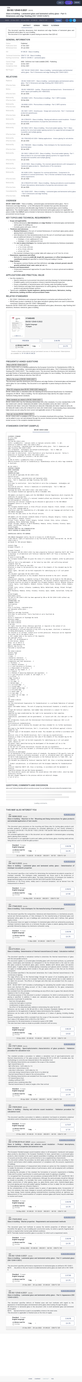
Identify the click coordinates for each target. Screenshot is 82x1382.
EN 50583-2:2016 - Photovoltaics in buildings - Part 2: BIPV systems (44, 104)
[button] (58, 20)
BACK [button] (7, 20)
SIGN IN (77, 2)
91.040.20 (38, 1038)
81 (23, 353)
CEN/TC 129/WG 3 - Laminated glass (33, 58)
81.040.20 (34, 20)
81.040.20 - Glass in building (30, 52)
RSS (52, 1379)
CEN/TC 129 (43, 20)
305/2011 (46, 856)
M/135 (53, 856)
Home (30, 1379)
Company (37, 1379)
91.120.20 (38, 1134)
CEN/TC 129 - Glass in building (31, 55)
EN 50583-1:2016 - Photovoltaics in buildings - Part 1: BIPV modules (44, 98)
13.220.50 (30, 856)
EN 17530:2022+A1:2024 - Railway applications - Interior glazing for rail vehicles (47, 138)
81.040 (26, 353)
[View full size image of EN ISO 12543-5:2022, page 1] (18, 326)
